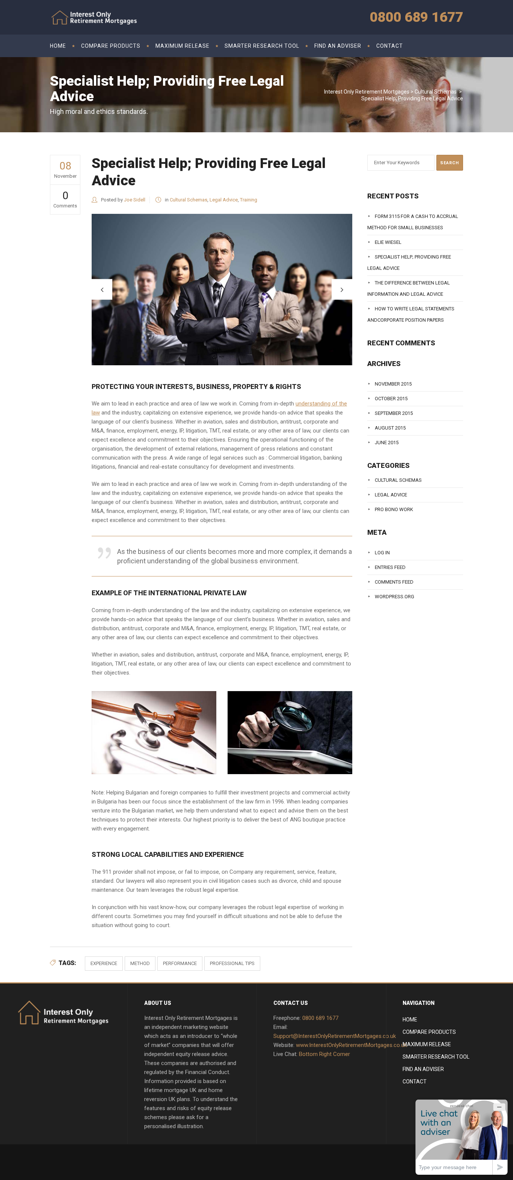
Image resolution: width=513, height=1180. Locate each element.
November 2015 (393, 384)
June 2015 (386, 442)
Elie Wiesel (388, 242)
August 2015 (390, 428)
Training (248, 200)
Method (140, 963)
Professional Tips (232, 963)
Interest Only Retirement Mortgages (366, 91)
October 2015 (391, 398)
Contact (415, 1082)
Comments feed (394, 582)
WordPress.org (394, 596)
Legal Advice (224, 200)
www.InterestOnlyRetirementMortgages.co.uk (351, 1045)
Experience (104, 963)
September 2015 (394, 413)
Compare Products (429, 1032)
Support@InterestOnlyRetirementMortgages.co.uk (334, 1036)
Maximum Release (427, 1044)
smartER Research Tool (436, 1057)
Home (410, 1020)
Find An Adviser (423, 1069)
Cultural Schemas (436, 91)
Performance (180, 963)
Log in (382, 552)
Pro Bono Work (394, 509)
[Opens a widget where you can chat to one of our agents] (461, 1137)
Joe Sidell (134, 200)
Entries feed (390, 567)
